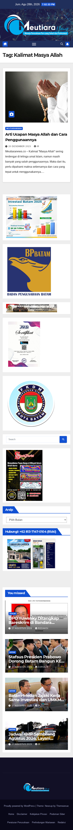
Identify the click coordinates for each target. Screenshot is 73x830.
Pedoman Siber (57, 814)
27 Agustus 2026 (22, 628)
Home (11, 814)
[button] (61, 44)
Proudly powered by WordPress (19, 806)
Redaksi (62, 822)
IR (38, 146)
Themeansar (62, 806)
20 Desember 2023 (20, 146)
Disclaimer (22, 814)
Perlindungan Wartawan (43, 822)
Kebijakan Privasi (38, 814)
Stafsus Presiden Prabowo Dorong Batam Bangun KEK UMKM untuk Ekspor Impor (36, 661)
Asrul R (43, 667)
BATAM (12, 652)
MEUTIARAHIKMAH (14, 128)
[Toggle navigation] (34, 44)
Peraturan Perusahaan (18, 822)
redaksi (43, 628)
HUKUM (13, 614)
